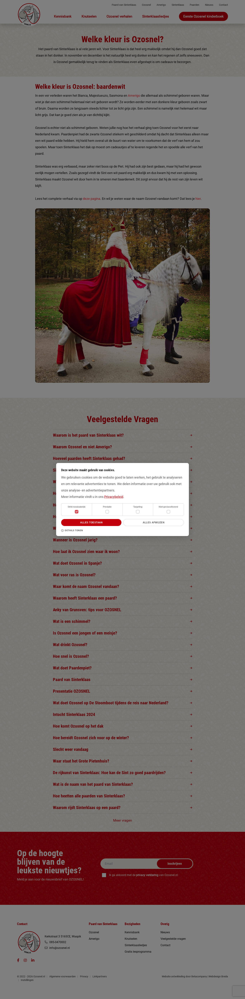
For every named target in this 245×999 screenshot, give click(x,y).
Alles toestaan (91, 522)
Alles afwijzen (153, 522)
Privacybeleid (113, 497)
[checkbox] (107, 511)
